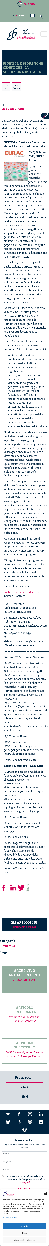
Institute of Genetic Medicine (21, 592)
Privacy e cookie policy (10, 1217)
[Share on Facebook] (6, 887)
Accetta (24, 1226)
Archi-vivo (8, 946)
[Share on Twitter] (22, 887)
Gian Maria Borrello (13, 108)
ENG (21, 15)
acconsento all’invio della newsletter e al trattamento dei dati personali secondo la (26, 1179)
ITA (12, 15)
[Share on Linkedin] (13, 887)
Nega (24, 1233)
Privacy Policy (26, 1182)
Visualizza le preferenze (24, 1240)
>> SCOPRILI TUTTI (24, 979)
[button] (45, 1193)
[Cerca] (40, 16)
